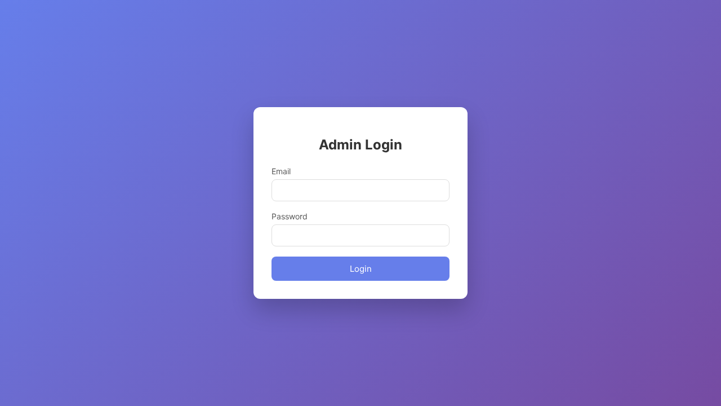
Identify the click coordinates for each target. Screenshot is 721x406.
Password (290, 216)
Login (361, 268)
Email (281, 171)
